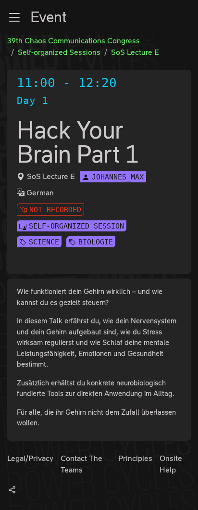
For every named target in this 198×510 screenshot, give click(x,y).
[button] (14, 17)
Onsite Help (171, 464)
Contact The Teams (81, 464)
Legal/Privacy (30, 458)
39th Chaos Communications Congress (73, 41)
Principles (135, 458)
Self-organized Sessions (59, 52)
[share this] (12, 489)
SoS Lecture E (135, 52)
